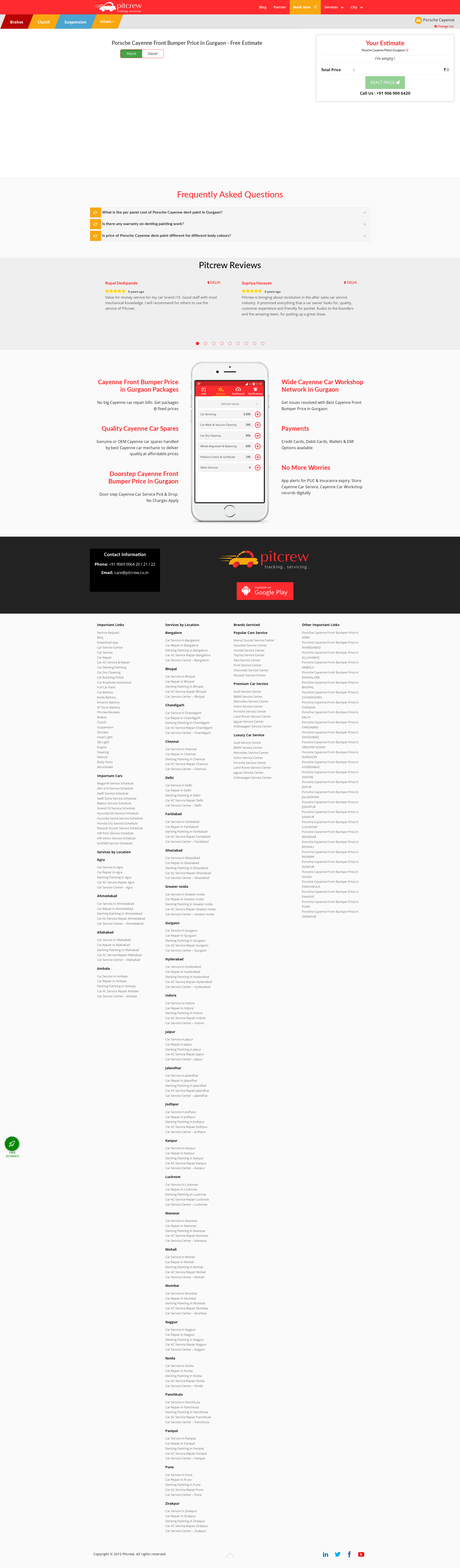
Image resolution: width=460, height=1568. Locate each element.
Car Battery (105, 692)
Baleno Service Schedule (114, 803)
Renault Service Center (250, 675)
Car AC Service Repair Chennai (186, 764)
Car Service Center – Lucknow (186, 1204)
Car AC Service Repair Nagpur (186, 1344)
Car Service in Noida (179, 1366)
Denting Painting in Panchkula (186, 1412)
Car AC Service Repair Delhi (184, 800)
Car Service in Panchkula (182, 1402)
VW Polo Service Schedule (115, 833)
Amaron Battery (108, 702)
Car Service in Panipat (180, 1438)
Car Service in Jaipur (179, 1039)
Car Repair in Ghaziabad (182, 863)
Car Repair (104, 657)
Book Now (302, 7)
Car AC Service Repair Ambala (117, 991)
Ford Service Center (247, 665)
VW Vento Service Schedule (116, 838)
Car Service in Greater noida (185, 894)
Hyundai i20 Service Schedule (117, 813)
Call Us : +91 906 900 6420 (385, 93)
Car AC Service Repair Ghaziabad (188, 873)
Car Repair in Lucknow (181, 1189)
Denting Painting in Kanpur (184, 1158)
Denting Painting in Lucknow (185, 1194)
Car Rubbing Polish (110, 677)
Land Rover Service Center (252, 716)
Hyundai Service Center (250, 645)
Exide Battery (106, 697)
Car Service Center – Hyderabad (187, 987)
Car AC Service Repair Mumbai (186, 1308)
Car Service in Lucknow (181, 1184)
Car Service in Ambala (112, 976)
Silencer (102, 757)
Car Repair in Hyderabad (182, 972)
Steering (103, 752)
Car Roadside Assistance (114, 682)
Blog (262, 7)
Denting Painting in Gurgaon (185, 940)
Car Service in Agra (110, 867)
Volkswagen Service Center (253, 726)
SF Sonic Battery (108, 707)
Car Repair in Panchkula (182, 1407)
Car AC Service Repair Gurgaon (186, 945)
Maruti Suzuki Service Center (254, 640)
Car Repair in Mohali (179, 1262)
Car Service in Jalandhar (181, 1075)
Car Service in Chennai (181, 749)
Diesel (153, 53)
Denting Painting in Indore (184, 1013)
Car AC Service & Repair (113, 662)
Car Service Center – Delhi (183, 805)
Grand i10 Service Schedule (116, 808)
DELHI (215, 283)
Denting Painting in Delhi (182, 795)
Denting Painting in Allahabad (118, 950)
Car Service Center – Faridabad (187, 841)
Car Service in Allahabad (114, 940)
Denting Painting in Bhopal (184, 686)
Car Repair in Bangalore (181, 645)
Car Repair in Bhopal (179, 681)
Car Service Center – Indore (184, 1023)
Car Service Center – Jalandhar (186, 1095)
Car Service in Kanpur (180, 1148)
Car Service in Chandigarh (183, 713)
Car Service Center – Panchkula (187, 1422)
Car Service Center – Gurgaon (186, 950)
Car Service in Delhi (178, 785)
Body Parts (105, 762)
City (355, 7)
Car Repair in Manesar (180, 1226)
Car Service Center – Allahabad (118, 960)
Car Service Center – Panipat (185, 1458)
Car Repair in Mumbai (180, 1298)
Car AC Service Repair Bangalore (187, 655)
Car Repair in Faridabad (181, 827)
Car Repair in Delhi (178, 790)
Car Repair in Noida (179, 1371)
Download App (107, 642)
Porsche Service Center (250, 711)
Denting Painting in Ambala (116, 986)
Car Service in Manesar (181, 1221)
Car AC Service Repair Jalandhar (187, 1090)
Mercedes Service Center (251, 701)
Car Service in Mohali (180, 1257)
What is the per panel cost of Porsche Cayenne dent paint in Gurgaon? (162, 212)
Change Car (445, 26)
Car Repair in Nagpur (180, 1334)
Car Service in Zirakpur (181, 1511)
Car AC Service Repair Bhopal (185, 691)
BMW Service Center (248, 696)
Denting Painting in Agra (114, 877)
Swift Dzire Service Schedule (116, 798)
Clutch (101, 722)
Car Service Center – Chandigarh (188, 733)
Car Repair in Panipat (180, 1443)
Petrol (131, 53)
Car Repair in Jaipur (178, 1044)
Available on (271, 590)
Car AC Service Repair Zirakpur (186, 1526)
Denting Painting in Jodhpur (185, 1122)
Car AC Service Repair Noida (185, 1381)
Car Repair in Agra (109, 872)
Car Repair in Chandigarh (183, 718)
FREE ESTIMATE (12, 1154)
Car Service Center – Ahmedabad (120, 923)
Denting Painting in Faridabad (186, 831)
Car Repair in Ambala (111, 981)
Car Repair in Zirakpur (180, 1516)
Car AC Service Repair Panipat (186, 1453)
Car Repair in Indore (179, 1008)
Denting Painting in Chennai (185, 759)
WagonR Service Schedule (115, 783)
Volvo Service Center (248, 706)
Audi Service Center (247, 691)
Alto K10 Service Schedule (115, 788)
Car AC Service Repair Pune (184, 1489)
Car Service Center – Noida (184, 1386)
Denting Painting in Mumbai (185, 1303)
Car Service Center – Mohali (184, 1277)
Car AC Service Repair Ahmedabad (121, 918)
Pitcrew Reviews (230, 265)
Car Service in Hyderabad (183, 966)
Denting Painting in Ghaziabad (186, 868)
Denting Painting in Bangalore (186, 650)
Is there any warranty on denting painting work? (143, 224)
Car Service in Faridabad (182, 821)
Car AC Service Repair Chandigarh (189, 728)
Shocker (103, 732)
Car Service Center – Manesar (186, 1240)
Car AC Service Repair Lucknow (187, 1199)
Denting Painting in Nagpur (184, 1339)
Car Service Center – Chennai (185, 769)
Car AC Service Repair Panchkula (188, 1417)
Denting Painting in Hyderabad (187, 977)
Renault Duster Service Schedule (120, 828)
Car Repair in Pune (178, 1479)
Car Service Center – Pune (183, 1495)
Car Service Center (110, 647)
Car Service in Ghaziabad (182, 858)
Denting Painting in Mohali (184, 1267)
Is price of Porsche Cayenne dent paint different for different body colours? (166, 236)
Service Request (108, 632)
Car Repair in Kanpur (180, 1153)
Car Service (105, 652)
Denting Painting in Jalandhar (186, 1085)
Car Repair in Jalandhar (181, 1080)
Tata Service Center (247, 660)
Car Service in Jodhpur (180, 1112)
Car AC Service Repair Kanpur (186, 1163)
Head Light (105, 737)
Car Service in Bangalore (182, 640)
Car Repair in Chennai (180, 754)
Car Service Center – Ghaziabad (187, 878)
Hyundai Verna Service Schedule (120, 818)
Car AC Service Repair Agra (115, 882)
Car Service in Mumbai (181, 1293)
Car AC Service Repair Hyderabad (188, 982)
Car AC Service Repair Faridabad (187, 836)
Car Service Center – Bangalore (187, 660)
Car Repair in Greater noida (184, 899)
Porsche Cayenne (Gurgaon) (384, 50)
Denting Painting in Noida (183, 1376)
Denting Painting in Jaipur (183, 1049)
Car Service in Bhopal (180, 676)
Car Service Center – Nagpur (185, 1349)
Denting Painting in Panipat (184, 1448)
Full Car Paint (106, 687)
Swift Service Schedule (112, 793)
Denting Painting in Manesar (185, 1231)
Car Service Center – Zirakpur (185, 1531)
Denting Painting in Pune (183, 1484)
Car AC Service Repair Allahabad (119, 955)
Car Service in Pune (178, 1475)
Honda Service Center (249, 650)
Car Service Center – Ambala (117, 996)
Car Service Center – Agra (114, 887)
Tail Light (103, 742)
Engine (102, 747)
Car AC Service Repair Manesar (186, 1235)
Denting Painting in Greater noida (189, 904)
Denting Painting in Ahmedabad (119, 913)
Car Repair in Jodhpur (180, 1117)
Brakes (102, 717)
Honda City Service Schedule (117, 823)
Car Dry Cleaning (109, 672)
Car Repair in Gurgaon (180, 935)
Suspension (105, 727)
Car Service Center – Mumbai (185, 1313)
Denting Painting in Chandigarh (187, 722)
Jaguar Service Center (249, 721)
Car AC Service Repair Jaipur (184, 1054)
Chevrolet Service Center (251, 670)
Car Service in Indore (180, 1003)
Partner (280, 7)
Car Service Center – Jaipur (183, 1059)
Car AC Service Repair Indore (185, 1018)
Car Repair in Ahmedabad (115, 908)
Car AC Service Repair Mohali (185, 1272)
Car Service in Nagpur (180, 1329)
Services (332, 7)
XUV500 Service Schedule (114, 843)
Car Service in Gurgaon (181, 930)
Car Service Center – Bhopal (184, 696)
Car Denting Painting (111, 667)
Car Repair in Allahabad (113, 945)
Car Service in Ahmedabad (115, 903)
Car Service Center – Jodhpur (185, 1132)
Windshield (105, 767)
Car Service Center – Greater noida (189, 914)
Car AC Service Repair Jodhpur (186, 1127)
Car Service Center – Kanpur (185, 1168)
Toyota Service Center (249, 655)
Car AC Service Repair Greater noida (190, 909)
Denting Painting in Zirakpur (185, 1521)
